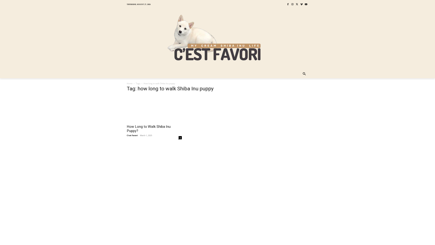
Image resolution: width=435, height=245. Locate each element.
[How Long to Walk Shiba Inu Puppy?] (154, 108)
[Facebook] (288, 4)
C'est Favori (132, 135)
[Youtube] (306, 4)
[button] (304, 74)
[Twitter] (297, 4)
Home (130, 83)
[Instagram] (292, 4)
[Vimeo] (301, 4)
